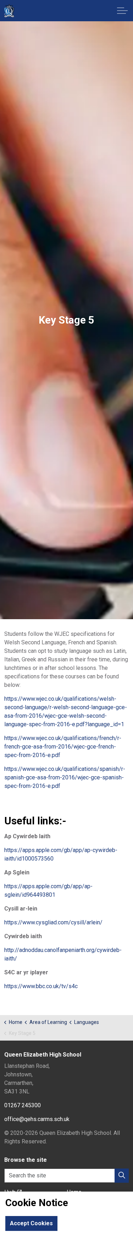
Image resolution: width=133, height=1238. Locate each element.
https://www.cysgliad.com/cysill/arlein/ (53, 922)
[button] (122, 1176)
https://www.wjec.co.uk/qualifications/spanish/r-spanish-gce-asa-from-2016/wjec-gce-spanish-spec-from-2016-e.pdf (64, 777)
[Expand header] (122, 10)
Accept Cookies (31, 1223)
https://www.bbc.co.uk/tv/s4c (41, 986)
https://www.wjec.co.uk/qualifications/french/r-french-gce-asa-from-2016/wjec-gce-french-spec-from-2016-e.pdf (62, 746)
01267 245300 (22, 1105)
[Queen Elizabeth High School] (9, 11)
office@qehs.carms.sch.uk (37, 1119)
